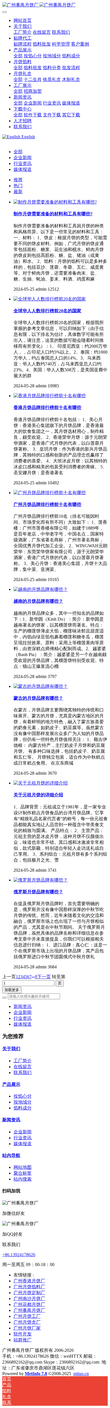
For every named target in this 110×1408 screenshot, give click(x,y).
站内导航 (11, 1155)
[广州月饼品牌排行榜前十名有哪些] (50, 492)
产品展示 (11, 1084)
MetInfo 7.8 (36, 1373)
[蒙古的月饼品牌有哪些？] (41, 686)
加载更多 (12, 990)
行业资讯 (23, 163)
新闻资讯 (23, 1006)
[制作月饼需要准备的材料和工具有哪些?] (55, 202)
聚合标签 (23, 1173)
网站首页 (23, 20)
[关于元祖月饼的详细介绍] (41, 783)
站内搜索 (23, 1179)
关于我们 (11, 1048)
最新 (18, 191)
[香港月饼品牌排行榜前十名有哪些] (50, 395)
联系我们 (23, 1072)
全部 (18, 55)
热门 (18, 185)
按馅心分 (23, 1096)
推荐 (18, 179)
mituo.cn (81, 1373)
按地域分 (23, 1102)
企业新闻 (23, 157)
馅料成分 (23, 1108)
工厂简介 (23, 1060)
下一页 (44, 976)
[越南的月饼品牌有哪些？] (41, 589)
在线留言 (23, 1066)
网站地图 (23, 1167)
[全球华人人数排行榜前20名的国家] (50, 299)
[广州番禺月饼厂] (55, 5)
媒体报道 (23, 169)
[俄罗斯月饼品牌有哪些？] (41, 880)
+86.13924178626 (18, 1254)
